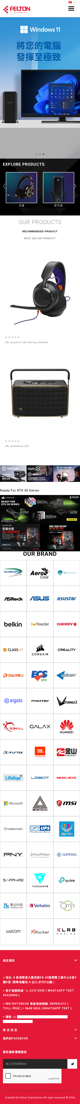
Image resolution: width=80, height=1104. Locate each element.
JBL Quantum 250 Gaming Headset (26, 342)
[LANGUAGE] (72, 2)
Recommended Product (40, 231)
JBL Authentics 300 (17, 446)
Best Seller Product (40, 238)
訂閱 (72, 1064)
